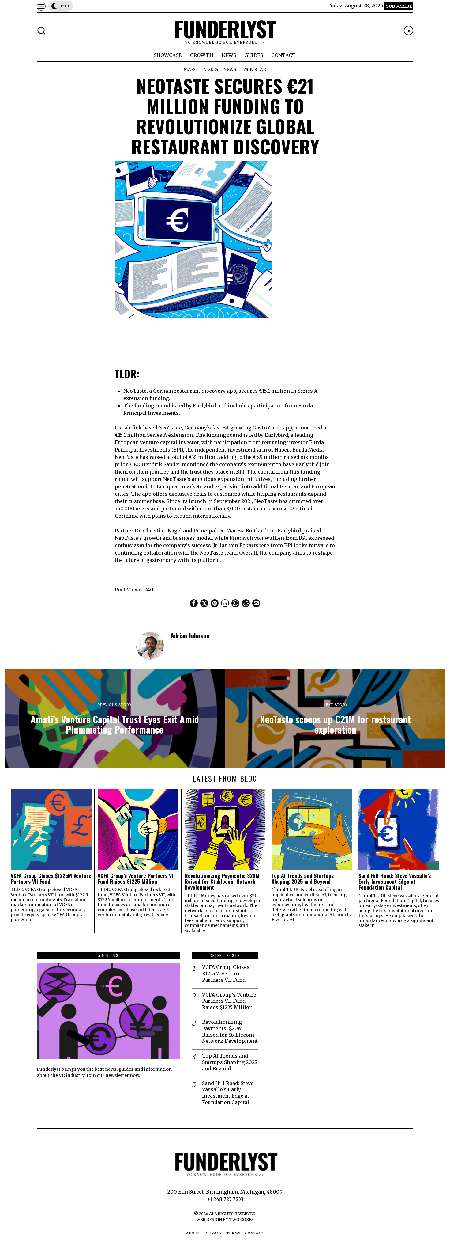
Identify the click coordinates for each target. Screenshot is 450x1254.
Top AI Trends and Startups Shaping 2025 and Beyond (303, 879)
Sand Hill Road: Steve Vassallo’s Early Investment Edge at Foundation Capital (394, 881)
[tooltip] (408, 30)
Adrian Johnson (190, 635)
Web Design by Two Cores (225, 1219)
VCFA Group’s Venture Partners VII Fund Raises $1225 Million (136, 879)
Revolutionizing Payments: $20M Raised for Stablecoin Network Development (222, 881)
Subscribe (399, 6)
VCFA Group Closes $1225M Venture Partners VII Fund (51, 879)
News (229, 69)
